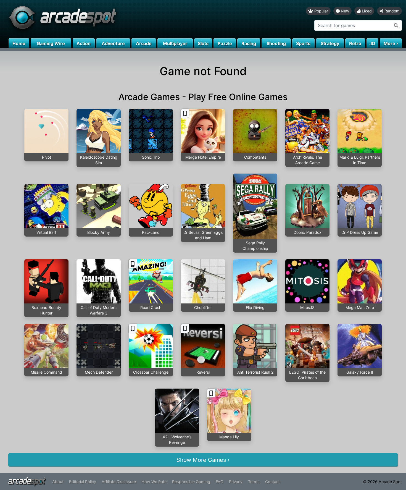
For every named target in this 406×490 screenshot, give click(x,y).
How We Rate (154, 481)
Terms (254, 481)
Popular (320, 11)
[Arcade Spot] (101, 19)
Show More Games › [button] (203, 460)
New (344, 11)
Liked (366, 11)
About (58, 481)
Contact (272, 481)
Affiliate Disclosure (119, 481)
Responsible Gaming (191, 481)
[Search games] (396, 25)
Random (391, 11)
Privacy (235, 481)
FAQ (219, 481)
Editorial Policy (82, 481)
